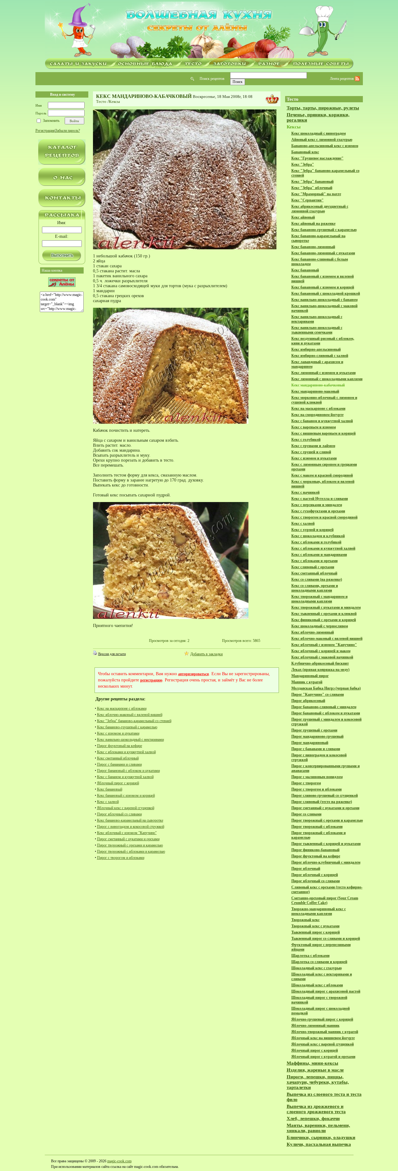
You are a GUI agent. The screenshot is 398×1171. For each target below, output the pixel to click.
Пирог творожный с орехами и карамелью (130, 845)
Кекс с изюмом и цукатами (118, 733)
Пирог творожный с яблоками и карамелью (131, 851)
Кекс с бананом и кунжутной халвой (125, 777)
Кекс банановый (109, 789)
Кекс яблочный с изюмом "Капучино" (127, 833)
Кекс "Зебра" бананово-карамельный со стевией (134, 721)
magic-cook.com (119, 1161)
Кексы (114, 101)
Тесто (101, 101)
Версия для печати (112, 654)
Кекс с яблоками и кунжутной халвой (126, 752)
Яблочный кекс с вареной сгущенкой (125, 808)
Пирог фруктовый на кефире (119, 746)
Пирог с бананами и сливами (119, 764)
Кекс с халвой (108, 802)
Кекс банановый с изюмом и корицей (126, 795)
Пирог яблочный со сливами (119, 814)
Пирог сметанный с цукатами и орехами (128, 839)
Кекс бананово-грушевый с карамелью (127, 727)
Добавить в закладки (206, 654)
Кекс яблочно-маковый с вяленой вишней (129, 714)
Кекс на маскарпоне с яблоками (121, 708)
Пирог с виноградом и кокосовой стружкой (130, 826)
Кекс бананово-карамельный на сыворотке (130, 820)
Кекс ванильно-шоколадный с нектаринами (130, 739)
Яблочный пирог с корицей (118, 783)
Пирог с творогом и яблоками (120, 857)
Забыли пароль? (67, 130)
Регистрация (45, 130)
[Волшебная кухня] (199, 30)
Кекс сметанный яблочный (118, 758)
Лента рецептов (342, 78)
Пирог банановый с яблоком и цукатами (128, 770)
